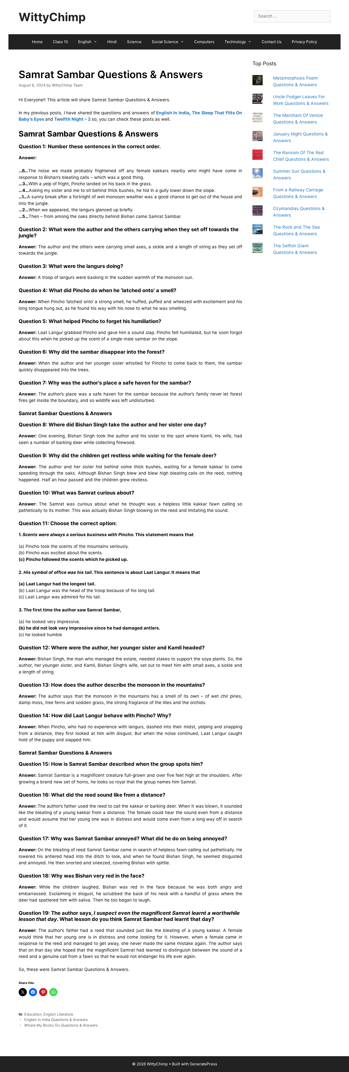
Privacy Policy (304, 41)
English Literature (58, 1014)
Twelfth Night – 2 (72, 119)
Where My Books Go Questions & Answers (61, 1025)
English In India (172, 112)
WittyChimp (52, 17)
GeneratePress (203, 1064)
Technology (235, 41)
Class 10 (60, 41)
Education (32, 1014)
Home (37, 41)
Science (134, 41)
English (84, 41)
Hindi (112, 41)
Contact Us (272, 41)
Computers (204, 41)
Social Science (165, 41)
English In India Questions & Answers (56, 1019)
